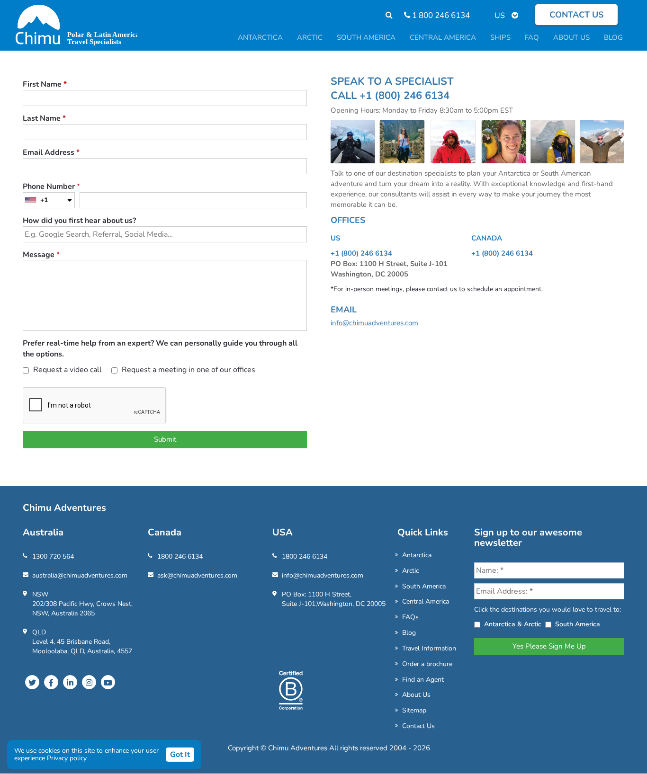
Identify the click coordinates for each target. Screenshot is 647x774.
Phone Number (51, 186)
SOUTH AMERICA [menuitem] (366, 37)
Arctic (410, 570)
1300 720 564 (53, 556)
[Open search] (384, 15)
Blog (409, 632)
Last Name (44, 118)
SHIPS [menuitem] (500, 37)
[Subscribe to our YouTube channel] (108, 682)
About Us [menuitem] (571, 37)
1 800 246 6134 (440, 15)
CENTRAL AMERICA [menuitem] (443, 37)
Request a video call (66, 370)
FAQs (410, 617)
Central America (425, 601)
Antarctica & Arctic (512, 624)
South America (424, 586)
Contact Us (418, 725)
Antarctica (416, 555)
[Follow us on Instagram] (89, 682)
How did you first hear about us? (79, 220)
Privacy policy (67, 758)
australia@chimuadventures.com (79, 575)
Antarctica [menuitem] (260, 37)
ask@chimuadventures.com (197, 575)
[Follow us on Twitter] (32, 682)
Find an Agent (423, 679)
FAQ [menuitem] (532, 37)
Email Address (51, 152)
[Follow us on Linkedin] (70, 682)
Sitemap (414, 710)
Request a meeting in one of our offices (187, 370)
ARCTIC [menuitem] (310, 37)
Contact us (576, 14)
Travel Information (429, 648)
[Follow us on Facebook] (51, 682)
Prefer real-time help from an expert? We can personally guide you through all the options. (160, 348)
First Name (45, 84)
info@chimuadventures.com (374, 323)
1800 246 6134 (180, 556)
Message (41, 254)
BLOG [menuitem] (613, 37)
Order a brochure (427, 663)
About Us (416, 694)
